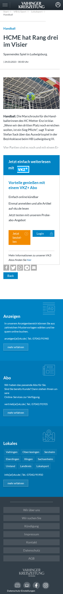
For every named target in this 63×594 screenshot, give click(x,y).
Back (10, 276)
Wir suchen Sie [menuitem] (31, 518)
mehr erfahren (16, 347)
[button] (6, 268)
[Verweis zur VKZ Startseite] (31, 5)
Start (6, 11)
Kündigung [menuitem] (31, 526)
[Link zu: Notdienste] (26, 585)
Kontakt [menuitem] (31, 542)
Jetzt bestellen (17, 237)
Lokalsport (37, 11)
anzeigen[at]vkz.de (15, 338)
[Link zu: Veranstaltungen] (17, 585)
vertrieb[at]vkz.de (14, 404)
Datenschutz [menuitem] (31, 550)
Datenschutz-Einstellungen (21, 590)
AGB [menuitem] (31, 558)
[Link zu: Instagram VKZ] (45, 585)
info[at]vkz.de (12, 474)
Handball (8, 14)
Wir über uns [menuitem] (31, 510)
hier (29, 259)
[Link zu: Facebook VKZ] (36, 585)
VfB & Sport (20, 11)
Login (57, 4)
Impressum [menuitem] (31, 534)
